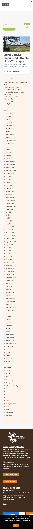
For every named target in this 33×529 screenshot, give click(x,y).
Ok (15, 525)
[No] (31, 522)
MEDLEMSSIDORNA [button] (10, 481)
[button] (16, 44)
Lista (27, 24)
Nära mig (7, 24)
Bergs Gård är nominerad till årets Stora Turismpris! (16, 58)
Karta (27, 27)
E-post (5, 504)
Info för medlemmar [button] (11, 474)
